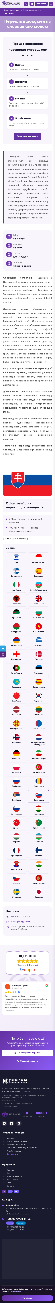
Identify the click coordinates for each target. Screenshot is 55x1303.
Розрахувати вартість (29, 1052)
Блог (9, 1183)
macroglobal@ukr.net (20, 921)
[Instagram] (4, 1123)
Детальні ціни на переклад (15, 539)
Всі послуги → (13, 1154)
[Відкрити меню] (51, 4)
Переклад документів (16, 1144)
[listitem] (16, 558)
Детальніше (16, 1292)
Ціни (9, 1173)
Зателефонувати (29, 1061)
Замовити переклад (27, 136)
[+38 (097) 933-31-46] (26, 4)
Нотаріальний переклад (18, 1141)
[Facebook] (11, 1123)
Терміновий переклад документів (22, 1148)
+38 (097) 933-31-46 (20, 916)
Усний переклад (14, 1151)
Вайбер (10, 1223)
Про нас (10, 1170)
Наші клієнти (12, 1179)
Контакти (11, 1186)
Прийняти (27, 1298)
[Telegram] (3, 649)
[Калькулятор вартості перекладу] (32, 4)
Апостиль (11, 1138)
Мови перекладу (31, 10)
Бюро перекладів (11, 10)
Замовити (41, 4)
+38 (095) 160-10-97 (15, 1227)
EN (16, 1191)
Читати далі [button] (9, 1011)
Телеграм (20, 1223)
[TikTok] (19, 1123)
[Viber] (3, 654)
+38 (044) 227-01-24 (15, 1230)
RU (10, 1191)
